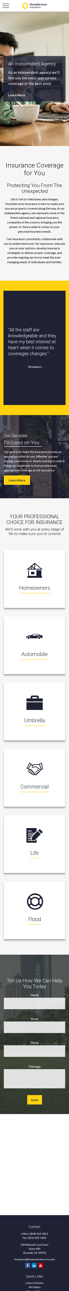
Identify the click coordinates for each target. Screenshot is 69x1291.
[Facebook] (27, 1265)
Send (34, 1100)
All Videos (35, 1287)
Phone (34, 1042)
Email (34, 1019)
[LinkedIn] (34, 1265)
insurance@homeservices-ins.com (34, 1259)
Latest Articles (35, 1282)
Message (35, 1066)
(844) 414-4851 (39, 1233)
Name (34, 995)
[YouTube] (40, 1265)
